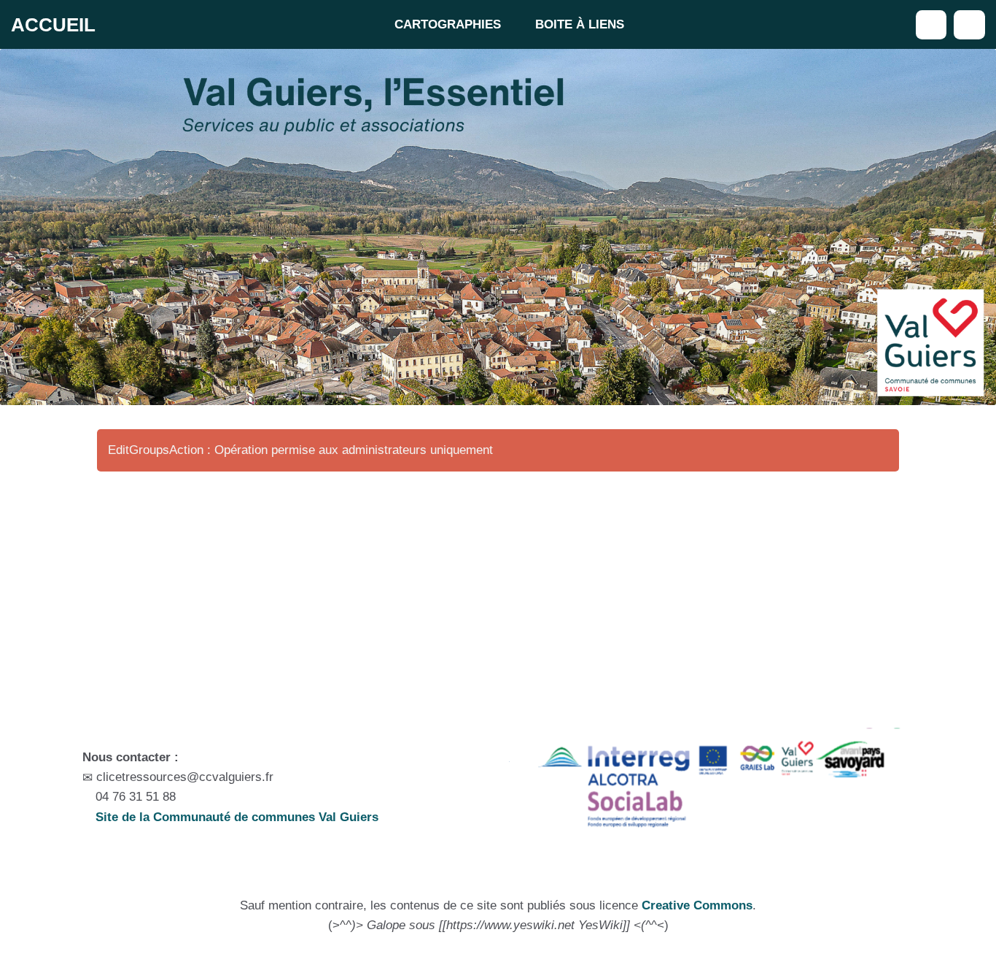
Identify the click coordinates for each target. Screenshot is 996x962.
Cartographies (447, 24)
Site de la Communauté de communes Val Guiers (235, 817)
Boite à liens (579, 24)
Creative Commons (697, 905)
